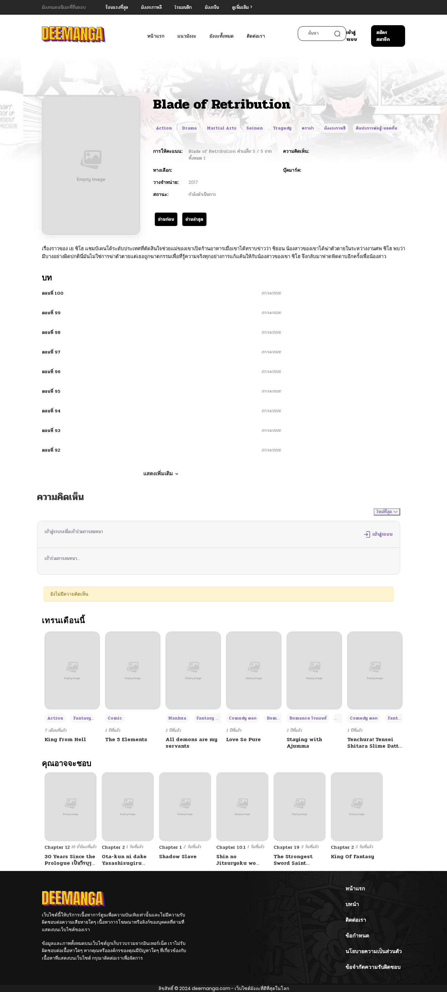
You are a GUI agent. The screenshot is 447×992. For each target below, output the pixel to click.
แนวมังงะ (186, 36)
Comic (115, 718)
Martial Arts (221, 128)
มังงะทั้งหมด (221, 36)
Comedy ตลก (243, 718)
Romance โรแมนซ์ (308, 718)
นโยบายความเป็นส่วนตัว (374, 951)
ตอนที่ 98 (51, 332)
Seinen (254, 128)
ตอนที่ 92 (51, 450)
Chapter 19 (286, 847)
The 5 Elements (126, 739)
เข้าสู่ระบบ (351, 36)
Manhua (177, 718)
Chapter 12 (57, 847)
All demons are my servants (191, 742)
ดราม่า (308, 128)
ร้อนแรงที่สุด (116, 7)
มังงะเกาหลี (151, 7)
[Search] (337, 33)
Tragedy (282, 128)
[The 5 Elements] (132, 670)
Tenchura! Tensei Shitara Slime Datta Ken (374, 745)
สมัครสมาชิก (383, 36)
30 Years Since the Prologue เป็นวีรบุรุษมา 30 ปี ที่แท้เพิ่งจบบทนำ (70, 865)
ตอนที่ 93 (51, 430)
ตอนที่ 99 (51, 312)
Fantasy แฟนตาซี (213, 718)
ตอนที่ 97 (51, 352)
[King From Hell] (72, 670)
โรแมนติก (183, 7)
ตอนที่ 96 (51, 371)
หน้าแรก (155, 36)
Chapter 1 (170, 847)
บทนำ (352, 904)
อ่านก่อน (166, 219)
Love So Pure (243, 739)
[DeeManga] (74, 34)
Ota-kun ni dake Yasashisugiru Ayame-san (124, 862)
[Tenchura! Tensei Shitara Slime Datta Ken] (375, 670)
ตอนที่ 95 (51, 391)
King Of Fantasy (352, 856)
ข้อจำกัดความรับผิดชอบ (373, 967)
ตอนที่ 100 (52, 293)
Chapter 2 (113, 847)
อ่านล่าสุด (194, 219)
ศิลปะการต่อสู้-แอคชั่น (376, 128)
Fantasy (82, 718)
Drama (189, 128)
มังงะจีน (212, 7)
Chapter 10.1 (231, 847)
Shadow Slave (178, 856)
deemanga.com (211, 988)
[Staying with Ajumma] (314, 670)
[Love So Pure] (253, 670)
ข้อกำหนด (357, 935)
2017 (193, 182)
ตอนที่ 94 (51, 411)
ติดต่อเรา (256, 36)
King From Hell (65, 739)
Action (164, 128)
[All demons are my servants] (193, 670)
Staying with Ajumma (304, 742)
